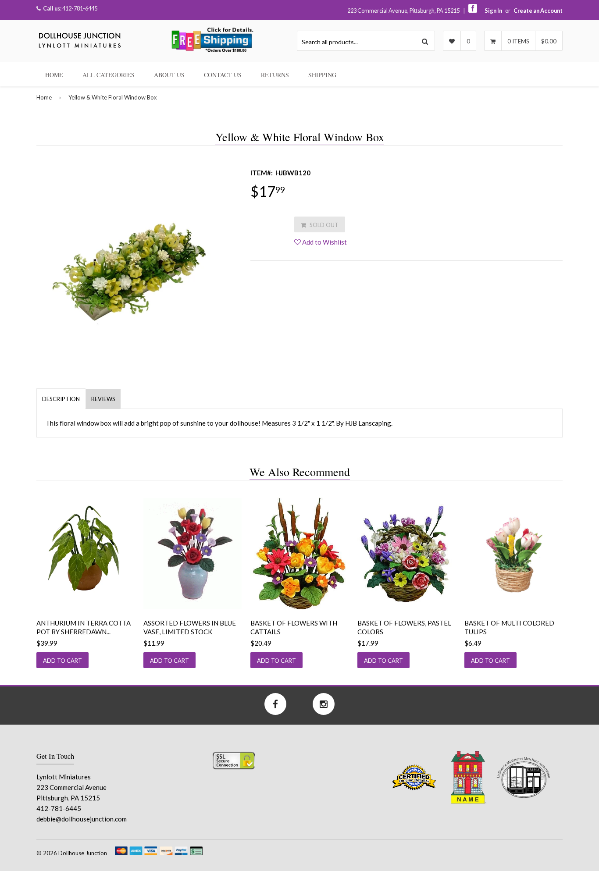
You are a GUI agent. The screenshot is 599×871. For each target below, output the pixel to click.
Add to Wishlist (324, 242)
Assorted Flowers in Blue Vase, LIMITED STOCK (189, 627)
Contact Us (223, 75)
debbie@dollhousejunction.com (81, 819)
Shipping (322, 75)
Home (54, 75)
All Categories (108, 75)
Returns (275, 75)
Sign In (493, 10)
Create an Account (538, 10)
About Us (169, 75)
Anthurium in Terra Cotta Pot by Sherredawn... (83, 627)
